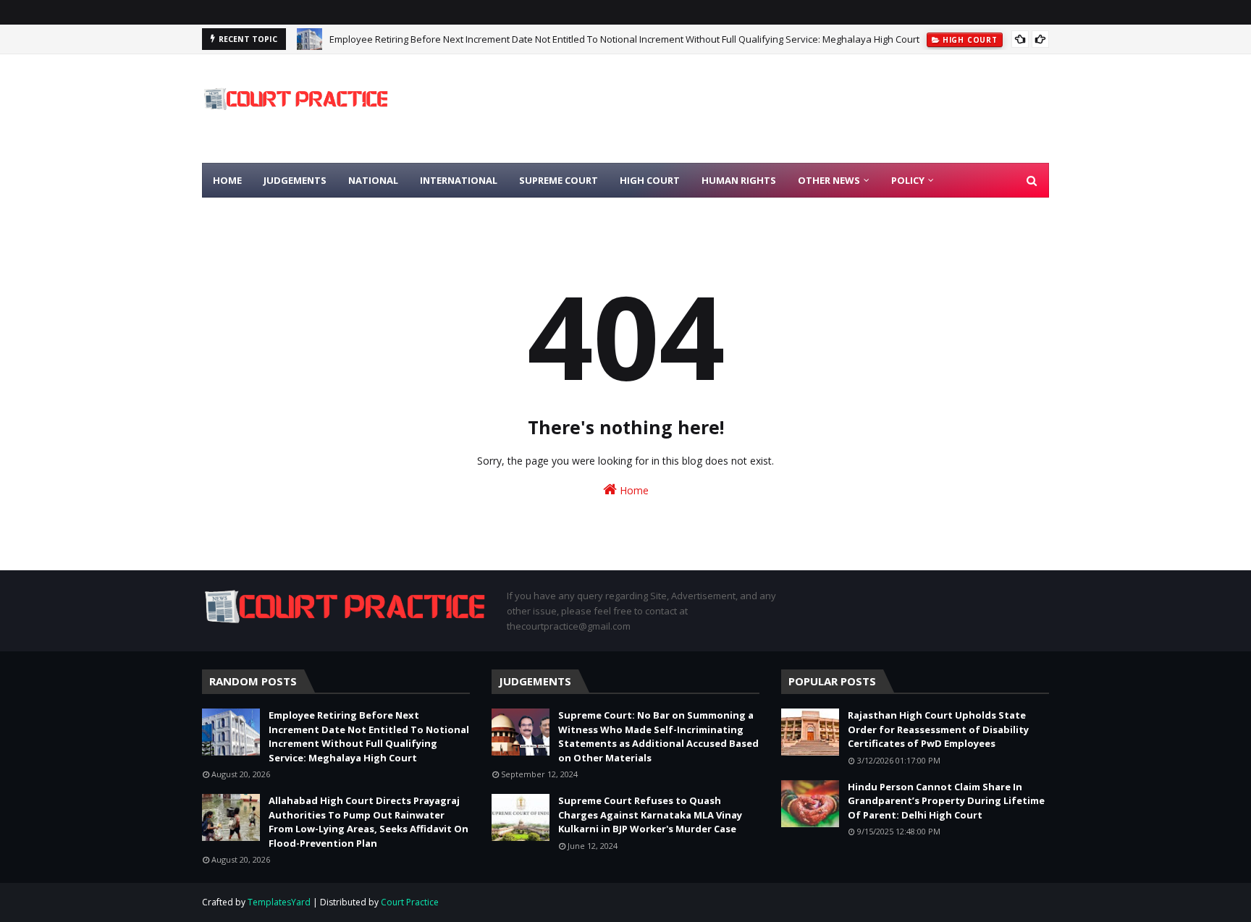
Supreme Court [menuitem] (558, 180)
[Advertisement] (785, 108)
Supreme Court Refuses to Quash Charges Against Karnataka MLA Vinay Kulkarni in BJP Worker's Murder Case (650, 814)
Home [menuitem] (227, 180)
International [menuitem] (458, 180)
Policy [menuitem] (907, 180)
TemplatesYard (279, 902)
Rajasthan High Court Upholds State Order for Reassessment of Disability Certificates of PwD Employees (938, 729)
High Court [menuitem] (650, 180)
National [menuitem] (373, 180)
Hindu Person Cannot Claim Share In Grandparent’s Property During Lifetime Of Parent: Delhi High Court (946, 800)
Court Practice (410, 902)
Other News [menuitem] (829, 180)
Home (633, 490)
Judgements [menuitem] (295, 180)
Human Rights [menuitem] (739, 180)
